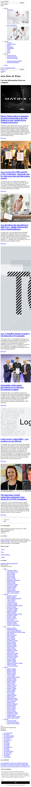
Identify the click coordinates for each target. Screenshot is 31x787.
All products (10, 9)
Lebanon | (11, 643)
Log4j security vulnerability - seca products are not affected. (14, 440)
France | (11, 684)
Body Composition (12, 25)
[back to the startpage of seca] (8, 68)
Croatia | (11, 674)
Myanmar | (12, 646)
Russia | (11, 706)
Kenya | (11, 577)
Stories (8, 52)
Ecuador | (11, 607)
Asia (5, 626)
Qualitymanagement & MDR (14, 61)
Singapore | (12, 654)
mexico (7, 743)
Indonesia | (12, 635)
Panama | (11, 616)
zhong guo (8, 740)
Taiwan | (11, 659)
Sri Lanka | (12, 657)
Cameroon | (12, 570)
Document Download (12, 58)
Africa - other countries (13, 593)
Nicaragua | (12, 615)
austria (7, 744)
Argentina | (12, 595)
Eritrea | (11, 574)
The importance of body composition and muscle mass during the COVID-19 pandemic (14, 497)
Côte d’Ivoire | (12, 571)
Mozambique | (13, 580)
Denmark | (11, 678)
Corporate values (11, 44)
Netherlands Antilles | (14, 614)
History (9, 45)
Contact (6, 65)
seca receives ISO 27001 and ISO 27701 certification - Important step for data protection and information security (15, 175)
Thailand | (11, 660)
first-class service (5, 540)
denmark (7, 757)
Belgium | (11, 670)
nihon (6, 741)
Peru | (10, 619)
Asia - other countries (12, 666)
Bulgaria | (11, 673)
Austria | (11, 668)
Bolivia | (11, 597)
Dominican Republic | (14, 605)
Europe (5, 667)
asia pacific (8, 752)
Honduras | (12, 611)
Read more (3, 138)
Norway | (11, 701)
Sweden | (11, 711)
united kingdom (9, 736)
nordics (7, 750)
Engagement (10, 47)
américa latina (8, 751)
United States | (12, 621)
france (6, 734)
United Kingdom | (13, 716)
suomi (6, 767)
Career (8, 49)
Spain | (11, 709)
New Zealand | (13, 722)
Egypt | (11, 573)
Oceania (6, 719)
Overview (9, 42)
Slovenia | (11, 708)
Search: (2, 2)
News (8, 51)
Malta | (11, 696)
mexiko (4, 765)
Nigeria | (11, 581)
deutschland (8, 733)
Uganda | (11, 590)
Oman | (11, 647)
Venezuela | (12, 623)
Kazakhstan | (12, 640)
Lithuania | (11, 695)
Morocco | (11, 578)
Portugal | (12, 703)
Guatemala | (12, 609)
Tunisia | (11, 588)
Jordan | (11, 639)
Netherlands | (12, 698)
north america (8, 737)
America (6, 594)
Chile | (11, 601)
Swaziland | (12, 585)
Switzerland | (12, 712)
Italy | (10, 692)
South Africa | (12, 584)
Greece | (11, 687)
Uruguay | (11, 622)
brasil (6, 748)
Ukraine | (11, 715)
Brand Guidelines (5, 554)
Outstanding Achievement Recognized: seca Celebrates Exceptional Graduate (12, 387)
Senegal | (11, 583)
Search (22, 2)
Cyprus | (11, 675)
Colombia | (12, 602)
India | (10, 633)
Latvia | (11, 694)
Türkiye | (11, 661)
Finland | (11, 682)
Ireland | (11, 691)
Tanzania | (11, 587)
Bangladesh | (12, 629)
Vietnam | (11, 664)
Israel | (10, 636)
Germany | (12, 685)
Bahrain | (11, 628)
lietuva (7, 755)
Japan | (11, 637)
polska (7, 745)
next (5, 521)
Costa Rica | (12, 604)
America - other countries (13, 625)
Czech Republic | (13, 677)
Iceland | (11, 689)
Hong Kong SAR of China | (16, 632)
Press (2, 552)
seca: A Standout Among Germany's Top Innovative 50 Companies (15, 335)
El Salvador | (12, 608)
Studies (3, 557)
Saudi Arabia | (12, 653)
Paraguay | (12, 618)
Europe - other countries (13, 718)
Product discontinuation (13, 62)
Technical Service (11, 55)
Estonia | (11, 681)
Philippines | (12, 650)
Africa (5, 569)
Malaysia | (11, 644)
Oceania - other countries (13, 723)
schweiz (7, 738)
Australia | (11, 720)
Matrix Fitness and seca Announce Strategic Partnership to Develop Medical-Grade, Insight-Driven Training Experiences (15, 119)
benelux (7, 754)
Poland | (10, 702)
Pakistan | (11, 649)
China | (14, 630)
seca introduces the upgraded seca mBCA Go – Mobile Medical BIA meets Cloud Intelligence (14, 227)
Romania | (11, 705)
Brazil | (14, 598)
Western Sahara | (13, 591)
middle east (8, 747)
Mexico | (11, 612)
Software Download (12, 56)
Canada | (11, 600)
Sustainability (10, 48)
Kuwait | (11, 642)
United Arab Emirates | (15, 663)
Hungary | (11, 688)
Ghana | (11, 576)
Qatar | (10, 652)
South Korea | (12, 656)
